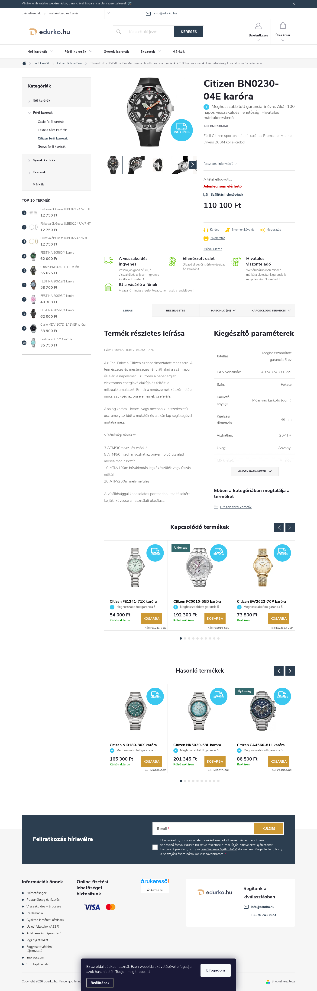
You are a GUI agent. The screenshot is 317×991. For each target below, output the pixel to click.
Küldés (268, 828)
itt (148, 971)
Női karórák (41, 100)
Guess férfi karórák (51, 146)
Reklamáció (34, 913)
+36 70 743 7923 (263, 915)
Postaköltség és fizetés (63, 13)
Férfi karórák (43, 112)
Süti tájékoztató (37, 964)
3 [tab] (189, 638)
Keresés (189, 31)
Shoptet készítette (283, 981)
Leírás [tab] (128, 310)
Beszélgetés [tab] (175, 310)
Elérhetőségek (31, 13)
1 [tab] (181, 638)
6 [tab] (202, 638)
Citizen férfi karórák (53, 138)
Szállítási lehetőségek (227, 194)
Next (290, 527)
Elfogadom (215, 970)
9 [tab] (214, 638)
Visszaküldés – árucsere (43, 906)
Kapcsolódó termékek (269, 310)
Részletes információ (218, 164)
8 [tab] (210, 638)
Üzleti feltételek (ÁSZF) (42, 926)
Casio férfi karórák (51, 122)
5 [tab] (197, 638)
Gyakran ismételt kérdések (45, 920)
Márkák (38, 184)
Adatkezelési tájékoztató (43, 933)
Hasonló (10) (221, 310)
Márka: (213, 249)
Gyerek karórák (44, 160)
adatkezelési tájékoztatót (219, 849)
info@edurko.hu (262, 907)
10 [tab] (218, 638)
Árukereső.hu (154, 890)
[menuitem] (40, 52)
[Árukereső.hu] (155, 883)
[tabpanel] (136, 585)
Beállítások (100, 982)
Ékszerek (39, 172)
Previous (279, 527)
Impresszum (35, 957)
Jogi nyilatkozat (37, 940)
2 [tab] (185, 638)
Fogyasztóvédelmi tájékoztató (39, 949)
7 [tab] (206, 638)
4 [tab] (193, 638)
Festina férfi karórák (52, 130)
